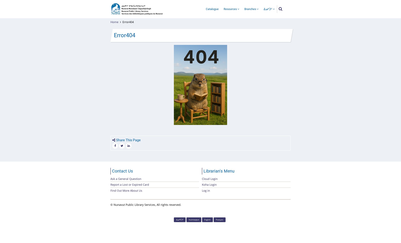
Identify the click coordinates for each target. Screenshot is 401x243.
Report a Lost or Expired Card (129, 184)
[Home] (137, 9)
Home (114, 22)
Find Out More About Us (126, 190)
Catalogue (212, 9)
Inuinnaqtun (194, 219)
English (207, 219)
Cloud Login (210, 179)
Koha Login (209, 184)
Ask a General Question (125, 179)
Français (219, 219)
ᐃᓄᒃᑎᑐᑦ (179, 219)
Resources (230, 9)
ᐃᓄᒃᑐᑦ (268, 9)
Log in (206, 190)
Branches (250, 9)
